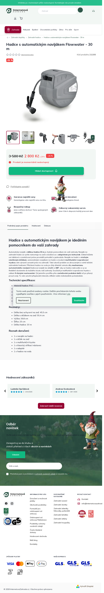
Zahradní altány (60, 519)
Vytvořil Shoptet (86, 586)
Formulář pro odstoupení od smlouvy (36, 511)
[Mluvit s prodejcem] (18, 186)
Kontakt (85, 499)
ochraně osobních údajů (45, 474)
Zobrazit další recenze (51, 406)
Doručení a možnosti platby (38, 499)
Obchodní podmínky (38, 505)
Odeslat (15, 455)
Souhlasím (79, 300)
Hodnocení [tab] (36, 226)
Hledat (80, 10)
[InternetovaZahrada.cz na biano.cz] (91, 514)
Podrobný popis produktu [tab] (17, 226)
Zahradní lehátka (61, 515)
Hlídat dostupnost (44, 171)
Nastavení (23, 300)
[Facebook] (6, 503)
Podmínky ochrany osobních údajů (37, 525)
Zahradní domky (60, 505)
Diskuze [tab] (47, 226)
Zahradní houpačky (62, 523)
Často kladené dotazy (36, 531)
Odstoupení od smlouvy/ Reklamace (38, 518)
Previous (5, 391)
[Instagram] (11, 503)
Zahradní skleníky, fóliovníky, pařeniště (62, 509)
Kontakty (93, 11)
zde (68, 294)
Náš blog (33, 540)
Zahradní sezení (60, 501)
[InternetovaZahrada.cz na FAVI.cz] (82, 514)
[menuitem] (13, 29)
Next (97, 391)
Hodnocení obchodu (38, 536)
